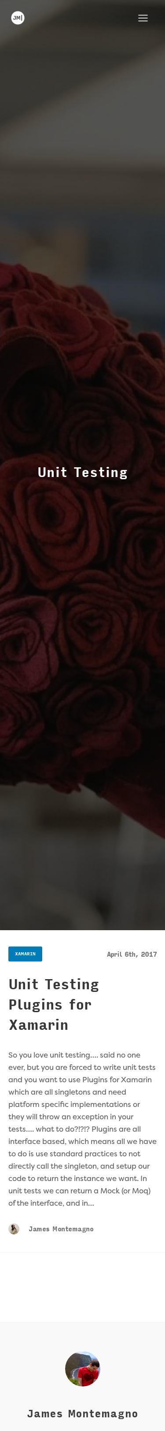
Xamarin (25, 954)
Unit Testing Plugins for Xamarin (53, 1005)
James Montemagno (60, 1229)
